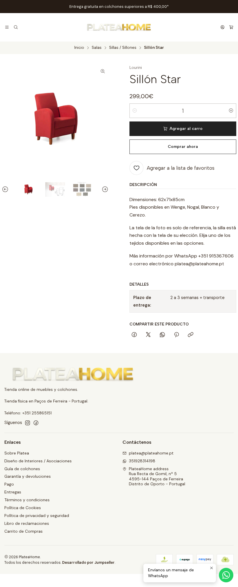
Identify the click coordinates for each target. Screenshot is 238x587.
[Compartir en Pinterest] (176, 335)
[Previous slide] (6, 190)
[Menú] (6, 27)
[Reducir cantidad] (135, 111)
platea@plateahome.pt (151, 453)
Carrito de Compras (23, 531)
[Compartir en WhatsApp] (162, 335)
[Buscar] (15, 27)
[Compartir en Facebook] (134, 335)
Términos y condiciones (27, 499)
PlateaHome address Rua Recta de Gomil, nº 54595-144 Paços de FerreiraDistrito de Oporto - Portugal (157, 476)
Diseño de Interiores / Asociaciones (38, 460)
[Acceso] (222, 27)
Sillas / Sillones (122, 48)
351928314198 (142, 460)
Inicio (79, 48)
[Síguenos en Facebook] (36, 423)
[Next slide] (104, 190)
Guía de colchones (22, 468)
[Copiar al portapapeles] (190, 335)
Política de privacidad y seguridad (36, 515)
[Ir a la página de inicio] (119, 27)
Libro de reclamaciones (26, 523)
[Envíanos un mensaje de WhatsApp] (226, 575)
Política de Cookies (22, 507)
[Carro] (231, 27)
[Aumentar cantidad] (231, 111)
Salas (97, 48)
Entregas (12, 492)
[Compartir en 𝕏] (148, 335)
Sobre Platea (16, 453)
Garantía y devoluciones (27, 476)
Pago (9, 484)
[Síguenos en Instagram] (27, 423)
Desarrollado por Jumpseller (88, 562)
